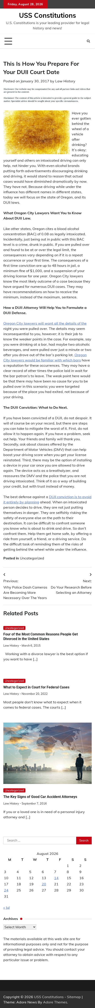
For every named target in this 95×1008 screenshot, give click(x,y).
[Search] (88, 41)
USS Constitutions (47, 15)
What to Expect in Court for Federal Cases (36, 687)
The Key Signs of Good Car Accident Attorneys (40, 797)
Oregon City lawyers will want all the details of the (45, 323)
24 (6, 890)
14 (56, 878)
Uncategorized (32, 558)
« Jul (6, 907)
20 (44, 884)
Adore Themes (55, 1002)
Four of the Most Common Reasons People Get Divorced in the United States (40, 636)
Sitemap (74, 997)
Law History (65, 81)
